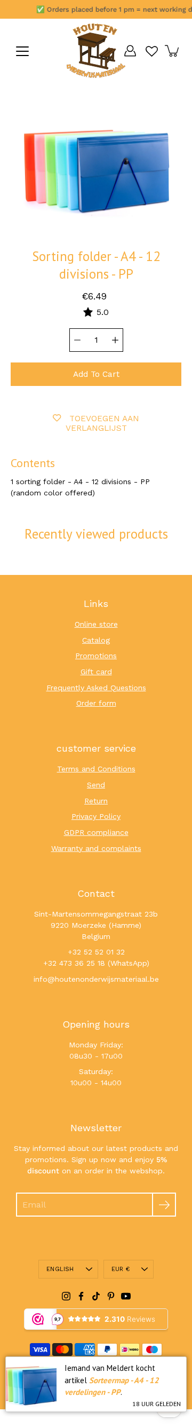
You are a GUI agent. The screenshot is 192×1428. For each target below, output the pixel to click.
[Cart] (172, 50)
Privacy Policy (96, 816)
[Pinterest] (111, 1296)
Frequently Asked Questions (96, 687)
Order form (96, 703)
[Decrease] (77, 340)
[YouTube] (126, 1296)
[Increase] (115, 340)
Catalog (96, 640)
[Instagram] (66, 1296)
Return (96, 800)
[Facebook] (81, 1296)
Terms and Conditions (96, 768)
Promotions (96, 655)
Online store (96, 624)
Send (96, 784)
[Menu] (22, 51)
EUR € (120, 1269)
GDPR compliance (96, 832)
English (60, 1269)
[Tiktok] (96, 1296)
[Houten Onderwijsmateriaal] (96, 50)
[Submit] (164, 1205)
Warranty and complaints (96, 848)
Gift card (96, 671)
